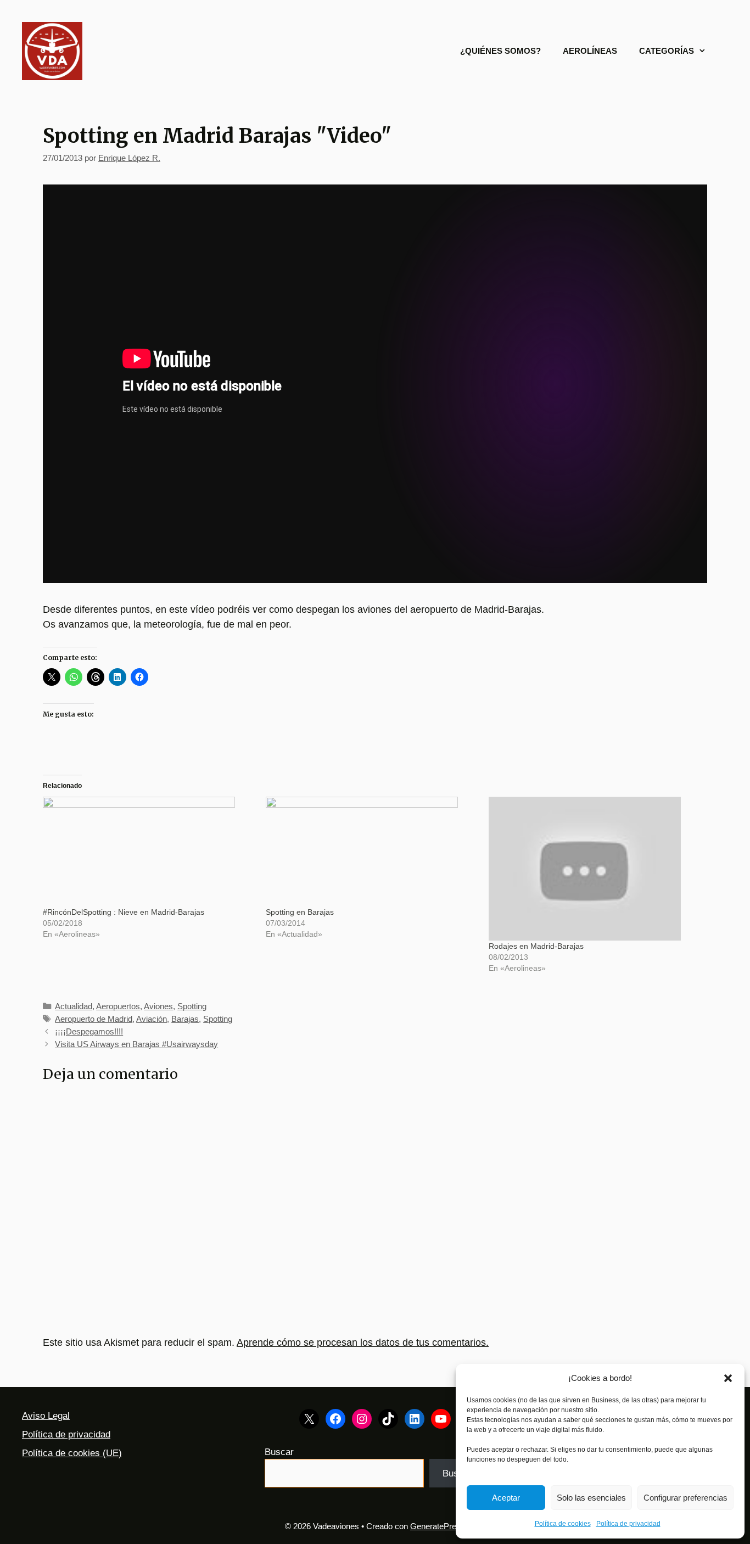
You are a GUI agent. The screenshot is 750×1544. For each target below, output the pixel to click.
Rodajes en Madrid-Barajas (536, 946)
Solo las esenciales (591, 1497)
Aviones (158, 1006)
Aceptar (506, 1497)
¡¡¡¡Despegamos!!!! (89, 1031)
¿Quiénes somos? (500, 50)
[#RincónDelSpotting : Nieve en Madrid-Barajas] (149, 852)
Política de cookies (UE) (72, 1453)
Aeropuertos (118, 1006)
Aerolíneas (590, 50)
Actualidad (73, 1006)
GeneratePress (437, 1526)
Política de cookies (563, 1524)
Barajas (185, 1018)
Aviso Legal (46, 1416)
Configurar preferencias (685, 1497)
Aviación (151, 1018)
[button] (728, 1378)
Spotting (191, 1006)
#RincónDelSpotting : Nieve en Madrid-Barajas (123, 912)
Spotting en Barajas (300, 912)
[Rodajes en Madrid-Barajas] (595, 869)
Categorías (666, 50)
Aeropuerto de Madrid (93, 1018)
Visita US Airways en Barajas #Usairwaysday (136, 1044)
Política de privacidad (628, 1524)
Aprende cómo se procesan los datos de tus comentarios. (363, 1342)
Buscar (279, 1452)
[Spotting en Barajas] (372, 852)
